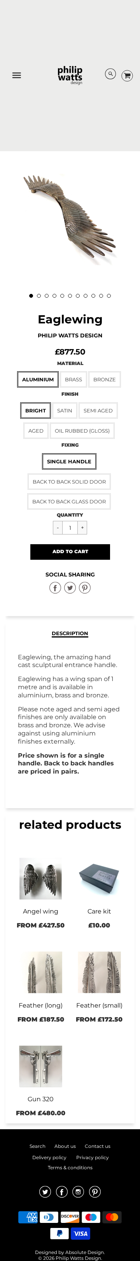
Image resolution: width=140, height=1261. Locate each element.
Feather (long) (41, 1005)
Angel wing (40, 911)
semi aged (98, 410)
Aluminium (38, 379)
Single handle (69, 461)
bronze (104, 379)
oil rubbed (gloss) (82, 431)
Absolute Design (84, 1252)
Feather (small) (99, 1005)
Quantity (70, 515)
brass (73, 379)
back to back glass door (69, 501)
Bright (35, 410)
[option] (70, 220)
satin (64, 410)
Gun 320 (41, 1099)
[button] (70, 552)
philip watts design (70, 335)
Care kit (99, 911)
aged (36, 431)
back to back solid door (69, 482)
